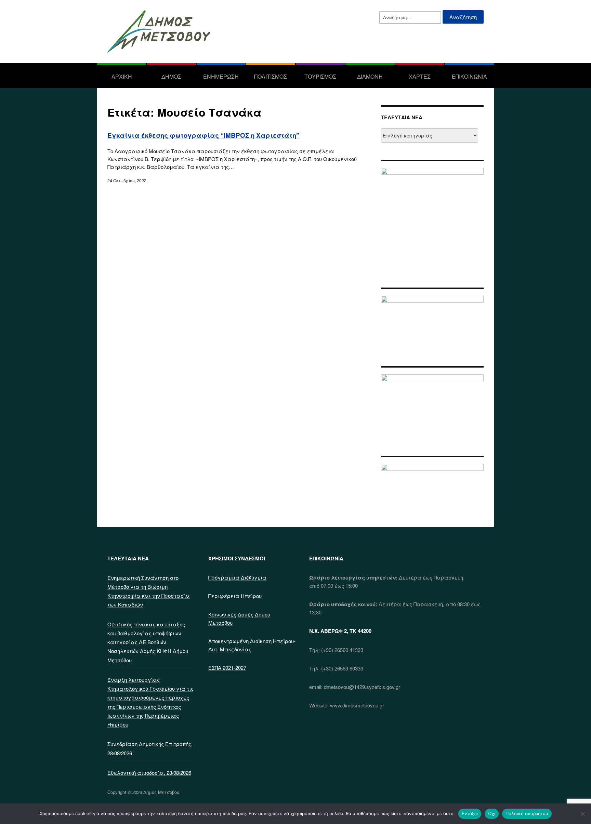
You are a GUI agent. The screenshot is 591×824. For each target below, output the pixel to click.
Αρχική (121, 76)
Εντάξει (470, 813)
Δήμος (171, 76)
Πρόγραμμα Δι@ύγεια (237, 577)
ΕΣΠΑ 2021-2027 (227, 667)
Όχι (491, 813)
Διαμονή (370, 76)
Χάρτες (420, 76)
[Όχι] (582, 813)
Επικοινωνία (469, 76)
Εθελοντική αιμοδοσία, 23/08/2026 (149, 772)
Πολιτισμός (270, 76)
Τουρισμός (320, 76)
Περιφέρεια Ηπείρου (235, 595)
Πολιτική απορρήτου (526, 813)
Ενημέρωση (221, 76)
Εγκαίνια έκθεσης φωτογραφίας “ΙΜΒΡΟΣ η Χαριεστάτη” (203, 135)
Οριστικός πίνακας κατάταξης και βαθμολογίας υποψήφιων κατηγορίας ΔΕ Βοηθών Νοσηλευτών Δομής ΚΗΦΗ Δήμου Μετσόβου (147, 642)
